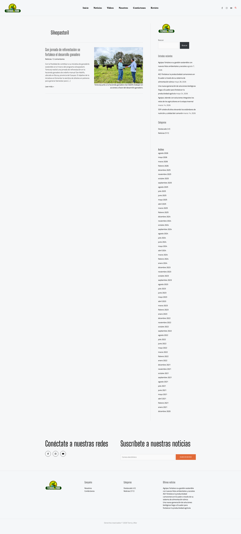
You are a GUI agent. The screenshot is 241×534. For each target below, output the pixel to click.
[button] (236, 8)
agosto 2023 (163, 284)
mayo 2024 (162, 246)
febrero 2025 (163, 212)
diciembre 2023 (164, 267)
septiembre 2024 (165, 229)
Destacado (162, 129)
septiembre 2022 (165, 331)
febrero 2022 (163, 356)
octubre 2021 (163, 373)
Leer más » (49, 86)
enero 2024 (162, 263)
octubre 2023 (163, 276)
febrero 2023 (163, 309)
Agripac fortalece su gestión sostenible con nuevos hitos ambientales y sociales (175, 64)
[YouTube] (231, 8)
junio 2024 (162, 242)
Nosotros (88, 488)
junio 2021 (162, 390)
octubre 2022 (163, 326)
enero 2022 (162, 360)
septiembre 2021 (165, 377)
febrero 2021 (163, 403)
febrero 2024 (163, 259)
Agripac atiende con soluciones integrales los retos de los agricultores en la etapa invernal (176, 99)
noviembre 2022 (164, 322)
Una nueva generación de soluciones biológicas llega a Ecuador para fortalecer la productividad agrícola (177, 89)
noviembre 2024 (164, 221)
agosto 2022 (163, 335)
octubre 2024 (163, 225)
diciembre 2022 (164, 318)
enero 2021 (162, 407)
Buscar (161, 40)
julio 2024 (162, 238)
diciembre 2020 (164, 411)
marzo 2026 (163, 161)
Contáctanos (89, 491)
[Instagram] (227, 8)
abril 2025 (162, 204)
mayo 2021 (162, 394)
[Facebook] (222, 8)
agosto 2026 (163, 153)
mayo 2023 (162, 297)
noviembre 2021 (164, 369)
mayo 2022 (162, 348)
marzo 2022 (163, 352)
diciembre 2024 (164, 216)
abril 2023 (162, 301)
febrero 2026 (163, 166)
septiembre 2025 (165, 183)
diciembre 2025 (164, 170)
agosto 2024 (163, 233)
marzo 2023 (163, 305)
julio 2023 (162, 288)
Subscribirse (186, 457)
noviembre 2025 (164, 174)
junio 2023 (162, 293)
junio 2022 (162, 343)
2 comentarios (59, 59)
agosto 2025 (163, 187)
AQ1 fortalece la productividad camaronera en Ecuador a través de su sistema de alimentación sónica (176, 78)
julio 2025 (162, 191)
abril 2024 (162, 250)
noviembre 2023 (164, 271)
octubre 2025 (163, 178)
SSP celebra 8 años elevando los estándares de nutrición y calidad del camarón (177, 111)
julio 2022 (162, 339)
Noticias (48, 59)
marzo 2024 (163, 255)
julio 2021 (162, 386)
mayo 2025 (162, 199)
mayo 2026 (162, 157)
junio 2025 (162, 195)
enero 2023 (162, 314)
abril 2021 (162, 398)
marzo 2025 (163, 208)
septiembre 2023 (165, 280)
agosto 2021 (163, 381)
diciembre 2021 (164, 365)
